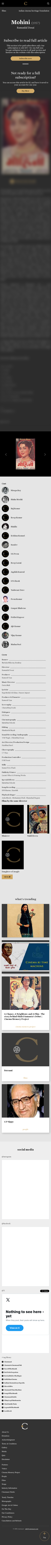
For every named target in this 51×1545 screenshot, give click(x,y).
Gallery (4, 1447)
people (25, 1129)
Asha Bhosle (7, 798)
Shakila (14, 527)
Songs (4, 1484)
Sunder (14, 545)
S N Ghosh (15, 581)
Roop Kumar (16, 517)
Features (5, 1464)
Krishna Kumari (18, 536)
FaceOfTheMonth (10, 1369)
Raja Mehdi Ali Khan (10, 693)
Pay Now (25, 91)
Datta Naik (6, 685)
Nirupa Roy (16, 490)
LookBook (8, 1411)
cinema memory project (25, 1027)
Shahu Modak (17, 499)
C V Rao (5, 753)
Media (4, 1451)
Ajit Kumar (16, 626)
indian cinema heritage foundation (34, 11)
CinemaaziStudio (10, 1397)
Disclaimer (6, 1459)
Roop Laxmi (16, 563)
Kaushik (15, 790)
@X (3, 1290)
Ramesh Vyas (7, 678)
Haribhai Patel (7, 745)
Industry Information (9, 1488)
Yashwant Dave (17, 590)
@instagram (6, 1157)
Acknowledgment (8, 1439)
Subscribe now (25, 58)
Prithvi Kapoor (17, 617)
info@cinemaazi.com (31, 1529)
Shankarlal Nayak (8, 730)
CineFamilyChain (10, 1404)
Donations (5, 1436)
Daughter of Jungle (10, 871)
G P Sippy (9, 1121)
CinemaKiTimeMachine (13, 1390)
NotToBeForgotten (11, 1372)
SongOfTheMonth (10, 1393)
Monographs (6, 1501)
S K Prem (15, 554)
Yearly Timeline (8, 1497)
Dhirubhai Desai (18, 738)
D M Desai (6, 760)
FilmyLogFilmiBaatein (12, 1400)
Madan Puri (16, 644)
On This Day (6, 1509)
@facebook (6, 1223)
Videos (4, 1468)
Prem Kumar (16, 599)
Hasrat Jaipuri (24, 693)
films (4, 11)
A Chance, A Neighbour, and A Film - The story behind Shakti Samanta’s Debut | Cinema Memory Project (24, 1016)
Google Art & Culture (10, 1505)
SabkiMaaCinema (10, 1379)
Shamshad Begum (33, 798)
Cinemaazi (8, 1362)
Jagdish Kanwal (18, 572)
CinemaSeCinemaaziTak (13, 1365)
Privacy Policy (7, 1517)
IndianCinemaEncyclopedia (14, 1383)
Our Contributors (8, 1513)
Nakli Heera (32, 836)
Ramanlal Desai (25, 27)
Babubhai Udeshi (8, 723)
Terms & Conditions (9, 1443)
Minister (6, 836)
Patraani (8, 1070)
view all (7, 877)
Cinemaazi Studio (8, 1492)
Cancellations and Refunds (12, 1520)
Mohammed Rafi (19, 798)
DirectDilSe (8, 1386)
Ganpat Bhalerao (18, 608)
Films (4, 1480)
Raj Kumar (15, 508)
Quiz (3, 1455)
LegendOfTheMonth (11, 1407)
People (4, 1476)
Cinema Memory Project (11, 1472)
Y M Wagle (6, 738)
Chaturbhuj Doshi (9, 708)
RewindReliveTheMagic (13, 1376)
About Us (5, 1432)
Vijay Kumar (16, 635)
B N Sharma (6, 790)
